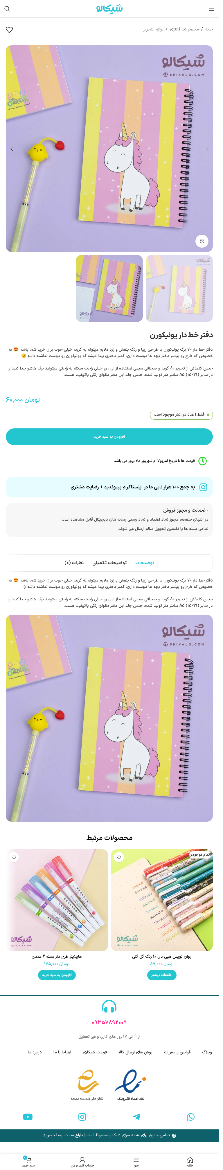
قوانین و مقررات (177, 1052)
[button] (207, 149)
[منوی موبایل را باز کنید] (211, 9)
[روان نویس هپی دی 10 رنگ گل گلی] (162, 900)
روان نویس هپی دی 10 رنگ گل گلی (161, 957)
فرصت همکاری (95, 1052)
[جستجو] (7, 9)
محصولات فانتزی (184, 29)
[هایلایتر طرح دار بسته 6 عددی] (57, 900)
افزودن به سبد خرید (109, 437)
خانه (209, 29)
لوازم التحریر (153, 29)
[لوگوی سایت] (109, 9)
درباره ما (35, 1052)
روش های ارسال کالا (135, 1052)
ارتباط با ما (62, 1052)
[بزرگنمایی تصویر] (201, 241)
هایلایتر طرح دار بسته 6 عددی (57, 957)
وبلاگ (207, 1052)
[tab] (144, 563)
